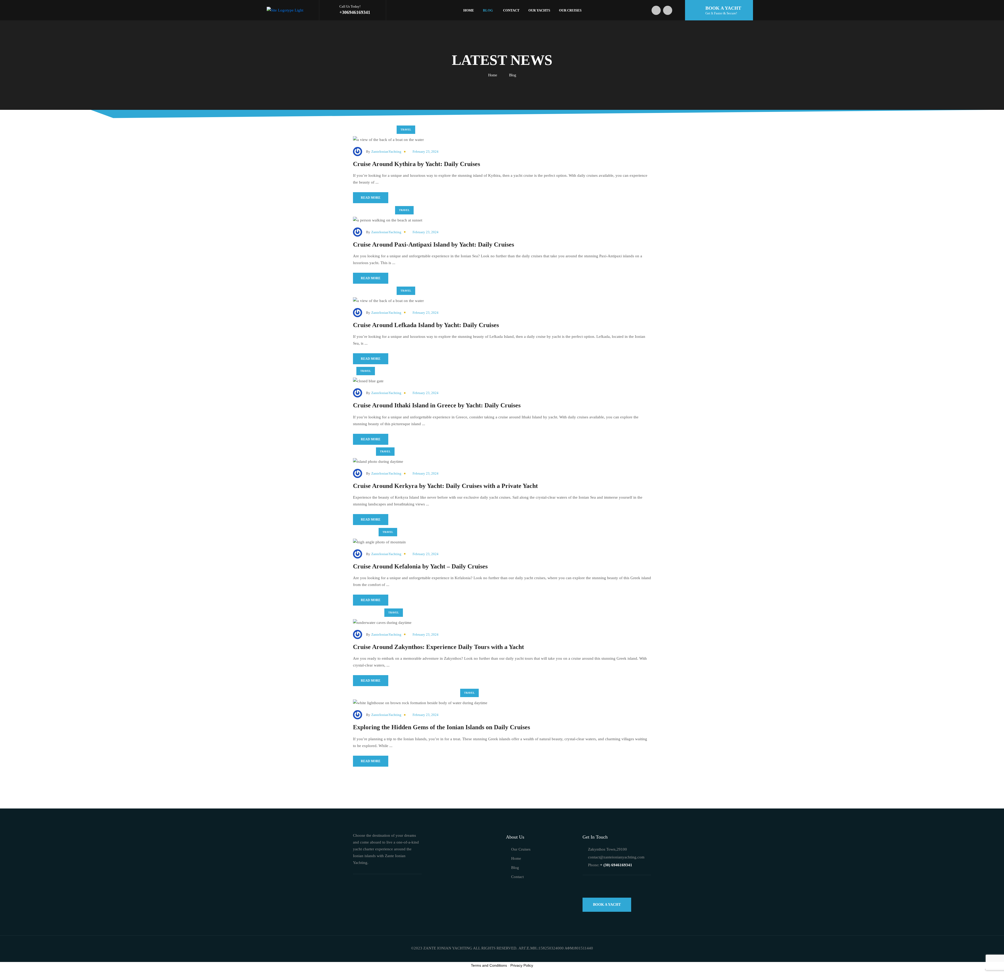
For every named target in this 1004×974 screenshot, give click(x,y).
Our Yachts (539, 10)
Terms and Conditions (489, 965)
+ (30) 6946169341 (616, 865)
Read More (370, 198)
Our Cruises (570, 10)
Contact (511, 10)
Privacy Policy (521, 965)
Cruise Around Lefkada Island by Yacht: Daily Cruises (426, 325)
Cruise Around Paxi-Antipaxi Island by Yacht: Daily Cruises (433, 244)
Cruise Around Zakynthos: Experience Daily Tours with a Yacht (438, 646)
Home (468, 10)
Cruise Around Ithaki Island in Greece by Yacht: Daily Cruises (437, 405)
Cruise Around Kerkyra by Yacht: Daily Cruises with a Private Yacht (445, 485)
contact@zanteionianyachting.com (616, 857)
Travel (406, 129)
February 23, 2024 (425, 151)
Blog (488, 10)
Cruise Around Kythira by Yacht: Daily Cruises (416, 164)
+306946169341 (354, 12)
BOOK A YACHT (607, 905)
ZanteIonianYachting (386, 151)
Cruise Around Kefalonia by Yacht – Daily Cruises (420, 566)
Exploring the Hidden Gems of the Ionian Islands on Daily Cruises (441, 727)
